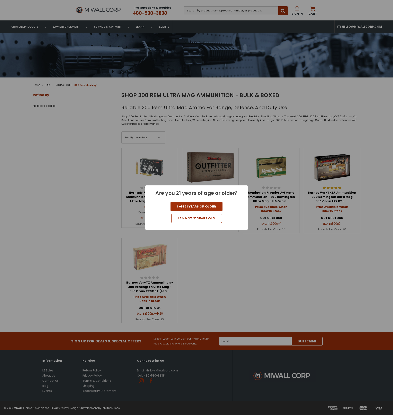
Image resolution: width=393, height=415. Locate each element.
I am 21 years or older (196, 206)
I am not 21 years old (196, 218)
